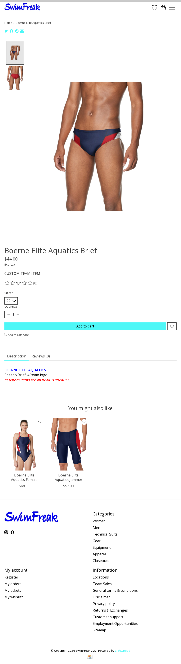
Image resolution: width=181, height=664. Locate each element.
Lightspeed (122, 651)
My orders (12, 583)
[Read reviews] (18, 283)
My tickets (12, 590)
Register (11, 577)
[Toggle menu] (172, 7)
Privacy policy (104, 603)
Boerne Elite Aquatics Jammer (68, 477)
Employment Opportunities (115, 623)
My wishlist (13, 597)
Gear (97, 540)
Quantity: (10, 307)
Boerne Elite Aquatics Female (24, 477)
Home (8, 23)
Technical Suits (105, 534)
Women (99, 521)
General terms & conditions (115, 590)
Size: (8, 293)
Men (96, 527)
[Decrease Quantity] (8, 314)
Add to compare (18, 335)
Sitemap (99, 630)
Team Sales (102, 583)
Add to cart (85, 326)
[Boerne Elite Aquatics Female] (24, 444)
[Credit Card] (89, 657)
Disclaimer (101, 597)
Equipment (102, 547)
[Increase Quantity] (18, 314)
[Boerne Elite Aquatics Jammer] (68, 444)
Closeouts (101, 560)
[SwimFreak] (22, 7)
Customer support (108, 616)
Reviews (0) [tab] (41, 356)
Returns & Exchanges (110, 610)
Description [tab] (16, 356)
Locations (101, 577)
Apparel (99, 554)
